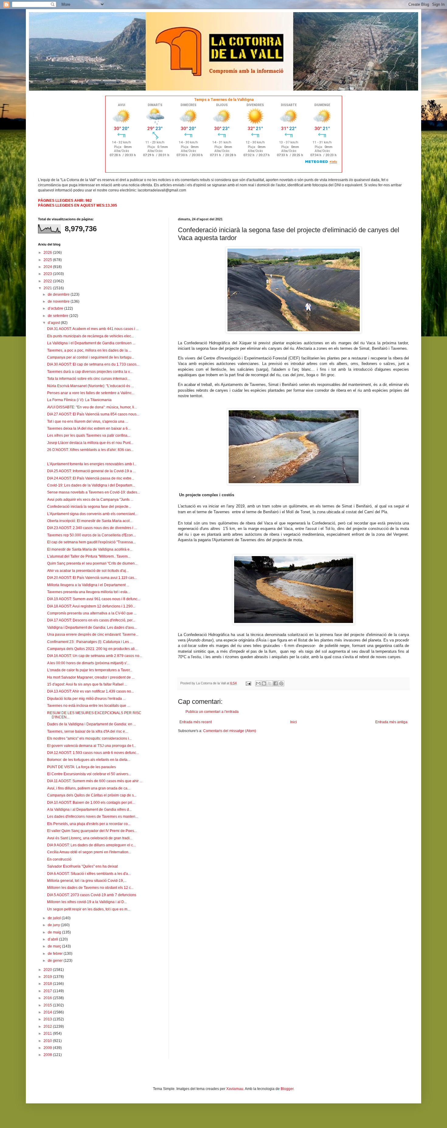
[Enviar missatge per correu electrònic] (248, 683)
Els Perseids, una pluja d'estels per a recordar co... (88, 824)
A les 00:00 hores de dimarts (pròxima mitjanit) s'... (88, 663)
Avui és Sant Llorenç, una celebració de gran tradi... (89, 838)
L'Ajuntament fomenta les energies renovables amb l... (92, 464)
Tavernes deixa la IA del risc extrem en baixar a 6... (88, 428)
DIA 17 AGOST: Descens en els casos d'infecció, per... (91, 620)
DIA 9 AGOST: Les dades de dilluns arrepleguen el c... (91, 845)
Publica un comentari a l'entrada (212, 712)
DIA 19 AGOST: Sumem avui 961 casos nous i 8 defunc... (93, 599)
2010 (48, 1041)
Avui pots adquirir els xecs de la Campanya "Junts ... (90, 499)
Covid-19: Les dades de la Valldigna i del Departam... (91, 485)
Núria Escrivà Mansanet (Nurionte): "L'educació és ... (90, 386)
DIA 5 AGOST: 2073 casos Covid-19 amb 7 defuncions (91, 895)
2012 (48, 1026)
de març (55, 946)
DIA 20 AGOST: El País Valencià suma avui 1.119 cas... (92, 578)
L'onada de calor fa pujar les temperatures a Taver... (89, 670)
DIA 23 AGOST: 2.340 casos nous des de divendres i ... (92, 528)
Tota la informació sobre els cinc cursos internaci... (88, 379)
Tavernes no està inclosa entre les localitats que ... (88, 705)
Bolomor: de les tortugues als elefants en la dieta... (88, 760)
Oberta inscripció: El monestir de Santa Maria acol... (89, 521)
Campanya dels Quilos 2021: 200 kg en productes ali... (92, 649)
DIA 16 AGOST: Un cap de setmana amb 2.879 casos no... (94, 656)
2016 (48, 998)
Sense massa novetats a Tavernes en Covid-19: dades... (93, 492)
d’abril (53, 939)
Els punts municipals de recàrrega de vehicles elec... (90, 336)
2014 (48, 1012)
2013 (48, 1019)
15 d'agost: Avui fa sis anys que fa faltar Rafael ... (87, 684)
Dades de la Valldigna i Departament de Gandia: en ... (91, 724)
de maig (55, 932)
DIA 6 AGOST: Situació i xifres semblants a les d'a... (89, 874)
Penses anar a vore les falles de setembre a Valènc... (90, 393)
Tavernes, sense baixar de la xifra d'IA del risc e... (87, 731)
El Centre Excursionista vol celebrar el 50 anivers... (89, 774)
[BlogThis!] (264, 683)
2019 (48, 977)
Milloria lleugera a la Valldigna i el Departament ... (88, 585)
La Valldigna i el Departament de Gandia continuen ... (91, 343)
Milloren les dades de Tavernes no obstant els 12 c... (90, 888)
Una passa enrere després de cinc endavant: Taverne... (92, 634)
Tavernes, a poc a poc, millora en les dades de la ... (89, 350)
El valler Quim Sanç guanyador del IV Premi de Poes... (92, 831)
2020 (48, 970)
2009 (48, 1048)
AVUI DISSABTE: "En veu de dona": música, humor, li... (92, 407)
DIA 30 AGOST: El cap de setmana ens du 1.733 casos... (93, 364)
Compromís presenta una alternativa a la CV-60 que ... (92, 613)
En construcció (59, 859)
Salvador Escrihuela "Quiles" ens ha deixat (82, 866)
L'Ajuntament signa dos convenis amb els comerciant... (92, 514)
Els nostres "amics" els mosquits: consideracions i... (89, 738)
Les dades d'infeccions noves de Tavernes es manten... (92, 816)
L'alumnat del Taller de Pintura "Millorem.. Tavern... (88, 556)
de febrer (56, 953)
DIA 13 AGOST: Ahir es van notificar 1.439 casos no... (90, 691)
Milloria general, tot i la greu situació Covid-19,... (86, 881)
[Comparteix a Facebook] (275, 683)
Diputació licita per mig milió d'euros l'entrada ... (86, 698)
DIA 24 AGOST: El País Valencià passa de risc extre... (90, 478)
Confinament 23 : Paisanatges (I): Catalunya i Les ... (90, 642)
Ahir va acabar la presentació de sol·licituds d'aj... (88, 571)
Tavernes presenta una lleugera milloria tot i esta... (88, 592)
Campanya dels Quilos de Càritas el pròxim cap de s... (92, 795)
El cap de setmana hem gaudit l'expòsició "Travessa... (91, 542)
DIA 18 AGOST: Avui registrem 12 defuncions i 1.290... (91, 606)
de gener (56, 960)
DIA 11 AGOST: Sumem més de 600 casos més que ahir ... (94, 781)
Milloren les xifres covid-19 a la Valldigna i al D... (87, 902)
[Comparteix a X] (270, 683)
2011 (48, 1033)
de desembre (59, 294)
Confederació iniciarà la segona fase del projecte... (89, 506)
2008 (48, 1055)
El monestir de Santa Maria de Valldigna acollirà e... (89, 549)
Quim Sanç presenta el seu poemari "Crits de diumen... (92, 563)
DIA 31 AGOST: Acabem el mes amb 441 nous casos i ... (93, 329)
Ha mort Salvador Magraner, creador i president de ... (90, 677)
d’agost (54, 323)
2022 (48, 281)
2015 (48, 1005)
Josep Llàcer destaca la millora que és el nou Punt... (90, 443)
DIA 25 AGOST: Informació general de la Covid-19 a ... (91, 471)
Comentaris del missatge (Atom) (229, 731)
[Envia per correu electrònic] (258, 683)
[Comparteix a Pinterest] (281, 683)
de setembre (58, 316)
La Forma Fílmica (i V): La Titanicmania (79, 400)
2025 (48, 260)
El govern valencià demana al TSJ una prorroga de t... (91, 746)
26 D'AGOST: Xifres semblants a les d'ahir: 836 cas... (90, 450)
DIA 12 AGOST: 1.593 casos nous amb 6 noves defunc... (93, 753)
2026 (48, 252)
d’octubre (56, 308)
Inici (293, 722)
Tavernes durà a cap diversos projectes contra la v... (89, 372)
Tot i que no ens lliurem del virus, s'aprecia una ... (87, 421)
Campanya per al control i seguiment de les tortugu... (90, 357)
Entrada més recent (195, 722)
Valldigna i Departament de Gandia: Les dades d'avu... (92, 627)
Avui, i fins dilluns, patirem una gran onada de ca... (88, 788)
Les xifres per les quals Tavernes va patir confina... (88, 435)
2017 (48, 991)
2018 (48, 984)
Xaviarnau (234, 1089)
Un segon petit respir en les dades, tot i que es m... (88, 909)
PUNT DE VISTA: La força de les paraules (81, 767)
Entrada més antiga (391, 722)
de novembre (59, 301)
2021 (48, 288)
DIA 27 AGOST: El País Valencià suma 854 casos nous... (93, 414)
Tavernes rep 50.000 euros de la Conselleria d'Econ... (91, 535)
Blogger (287, 1089)
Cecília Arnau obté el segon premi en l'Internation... (89, 852)
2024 (48, 267)
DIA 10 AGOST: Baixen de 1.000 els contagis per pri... (91, 802)
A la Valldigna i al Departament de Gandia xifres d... (89, 809)
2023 (48, 274)
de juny (54, 925)
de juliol (55, 918)
